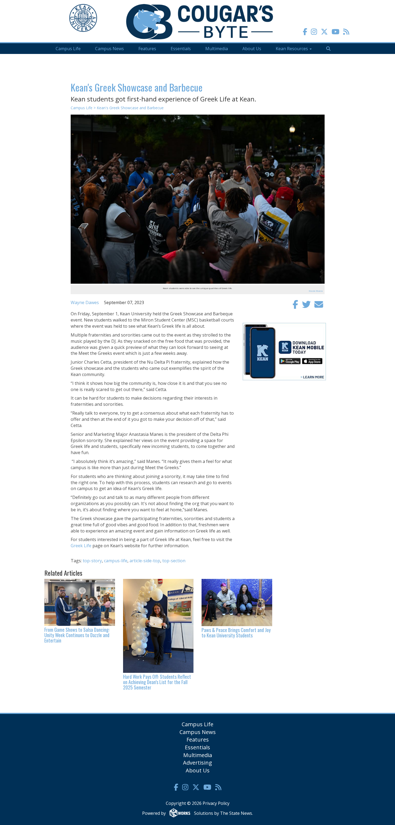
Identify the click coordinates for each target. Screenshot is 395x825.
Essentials (181, 49)
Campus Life (68, 49)
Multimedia (216, 49)
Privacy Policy (216, 803)
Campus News (109, 49)
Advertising (197, 762)
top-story (92, 561)
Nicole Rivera (316, 290)
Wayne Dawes (85, 302)
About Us (251, 49)
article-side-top (145, 561)
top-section (173, 561)
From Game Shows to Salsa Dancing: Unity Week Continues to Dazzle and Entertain (76, 635)
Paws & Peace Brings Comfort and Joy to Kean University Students (236, 632)
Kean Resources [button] (292, 49)
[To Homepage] (199, 21)
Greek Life (81, 546)
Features (147, 49)
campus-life (115, 561)
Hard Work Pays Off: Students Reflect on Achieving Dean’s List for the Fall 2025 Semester (157, 682)
